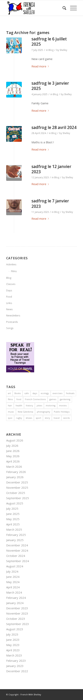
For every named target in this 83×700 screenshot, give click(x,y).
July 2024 (12, 571)
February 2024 (16, 598)
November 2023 (17, 613)
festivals (70, 393)
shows (29, 417)
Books (17, 393)
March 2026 (14, 466)
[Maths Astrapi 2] (14, 134)
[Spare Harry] (14, 207)
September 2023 (17, 624)
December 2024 (17, 545)
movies (63, 405)
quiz (10, 417)
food (18, 399)
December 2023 (17, 608)
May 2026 (12, 456)
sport (38, 417)
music (11, 411)
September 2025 (17, 498)
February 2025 (16, 535)
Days (9, 290)
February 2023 (16, 661)
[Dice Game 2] (14, 173)
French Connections (35, 399)
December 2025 (17, 482)
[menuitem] (62, 8)
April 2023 (13, 650)
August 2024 (14, 566)
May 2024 (12, 582)
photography (43, 411)
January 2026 (15, 477)
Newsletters (13, 315)
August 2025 (14, 503)
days (34, 393)
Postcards (12, 322)
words (66, 417)
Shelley (63, 50)
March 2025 (14, 529)
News (9, 309)
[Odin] (14, 45)
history (29, 405)
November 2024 (17, 550)
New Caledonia (25, 411)
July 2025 (12, 508)
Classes (10, 284)
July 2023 (12, 634)
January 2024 (15, 603)
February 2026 (16, 472)
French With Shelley (30, 694)
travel (57, 417)
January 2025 (15, 540)
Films (14, 271)
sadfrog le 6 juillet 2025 (49, 41)
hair (10, 405)
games (52, 399)
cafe (26, 393)
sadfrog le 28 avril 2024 (53, 127)
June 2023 (12, 640)
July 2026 (12, 446)
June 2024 (12, 577)
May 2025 (12, 519)
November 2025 (17, 487)
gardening (65, 399)
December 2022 (17, 671)
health (19, 405)
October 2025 (15, 493)
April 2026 (13, 461)
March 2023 (14, 655)
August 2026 (14, 440)
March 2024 (14, 592)
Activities (11, 264)
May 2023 (12, 645)
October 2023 (15, 619)
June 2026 (12, 451)
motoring (50, 405)
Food (9, 296)
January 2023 (15, 666)
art (9, 393)
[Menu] (71, 8)
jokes (39, 405)
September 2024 (17, 561)
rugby (19, 417)
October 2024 (15, 556)
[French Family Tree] (14, 90)
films (10, 399)
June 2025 (12, 514)
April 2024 (13, 587)
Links (9, 303)
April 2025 (13, 524)
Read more (38, 66)
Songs (10, 328)
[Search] (62, 8)
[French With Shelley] (34, 8)
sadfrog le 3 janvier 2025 (50, 85)
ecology (45, 393)
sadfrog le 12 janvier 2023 (51, 169)
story (47, 417)
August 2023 (14, 629)
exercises (57, 393)
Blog (50, 50)
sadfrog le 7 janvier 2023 (50, 203)
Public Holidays (61, 411)
